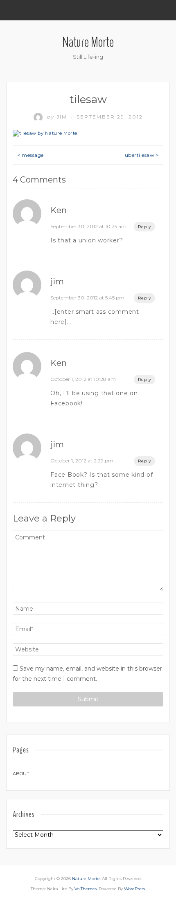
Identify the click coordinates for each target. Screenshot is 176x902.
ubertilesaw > (142, 155)
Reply (144, 226)
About (21, 774)
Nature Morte (88, 42)
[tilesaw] (45, 133)
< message (30, 155)
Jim (58, 117)
